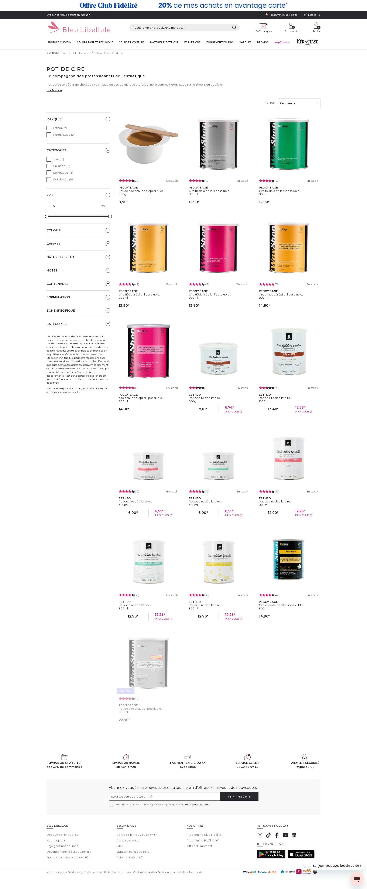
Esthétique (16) (63, 172)
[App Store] (301, 857)
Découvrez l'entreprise (62, 834)
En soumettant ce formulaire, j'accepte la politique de (162, 804)
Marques (245, 42)
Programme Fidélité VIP (203, 840)
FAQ (120, 846)
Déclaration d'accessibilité (172, 872)
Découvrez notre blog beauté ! (68, 857)
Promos (263, 42)
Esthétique (192, 42)
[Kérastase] (307, 43)
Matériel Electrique (164, 42)
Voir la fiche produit (148, 729)
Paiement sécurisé (129, 857)
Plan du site (195, 872)
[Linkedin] (294, 837)
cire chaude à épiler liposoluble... (281, 294)
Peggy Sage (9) (64, 134)
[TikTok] (268, 837)
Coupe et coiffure (131, 42)
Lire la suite (54, 90)
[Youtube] (285, 837)
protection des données (195, 804)
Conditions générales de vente (85, 872)
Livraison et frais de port (133, 851)
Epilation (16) (61, 165)
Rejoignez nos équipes (62, 846)
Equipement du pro (219, 42)
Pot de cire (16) (63, 179)
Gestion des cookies (144, 872)
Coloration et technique (95, 42)
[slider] (47, 216)
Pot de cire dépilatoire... (205, 397)
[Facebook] (277, 837)
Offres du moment (199, 846)
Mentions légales (56, 872)
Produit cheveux (59, 42)
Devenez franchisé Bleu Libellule (69, 851)
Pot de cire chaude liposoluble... (141, 708)
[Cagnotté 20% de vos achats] (183, 5)
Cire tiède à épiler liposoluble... (210, 191)
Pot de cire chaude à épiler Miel (141, 191)
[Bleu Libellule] (78, 27)
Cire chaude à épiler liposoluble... (282, 605)
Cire (108, 53)
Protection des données (117, 872)
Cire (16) (58, 159)
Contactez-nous (128, 840)
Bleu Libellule (69, 53)
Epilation (98, 53)
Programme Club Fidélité (204, 834)
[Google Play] (271, 857)
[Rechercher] (234, 27)
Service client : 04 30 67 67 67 (137, 834)
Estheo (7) (60, 127)
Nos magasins (56, 840)
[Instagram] (260, 837)
